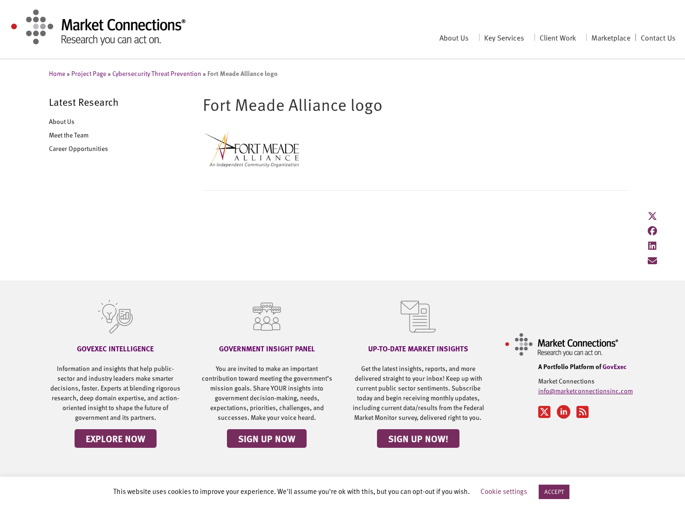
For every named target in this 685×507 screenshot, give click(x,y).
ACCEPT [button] (554, 491)
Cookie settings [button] (503, 491)
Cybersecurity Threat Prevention (156, 73)
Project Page (88, 73)
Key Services (504, 37)
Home (57, 73)
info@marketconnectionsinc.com (585, 390)
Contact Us (658, 37)
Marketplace (610, 37)
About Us (454, 37)
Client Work (558, 37)
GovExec (615, 366)
